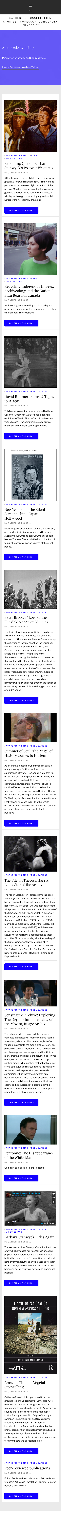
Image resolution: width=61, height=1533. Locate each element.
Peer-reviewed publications (27, 1467)
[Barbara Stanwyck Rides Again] (30, 1192)
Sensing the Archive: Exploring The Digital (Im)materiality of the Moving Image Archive (29, 1019)
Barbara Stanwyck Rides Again (29, 1236)
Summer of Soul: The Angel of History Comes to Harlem (28, 753)
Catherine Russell (19, 173)
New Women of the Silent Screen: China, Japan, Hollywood (24, 514)
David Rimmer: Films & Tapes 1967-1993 (29, 398)
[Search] (30, 10)
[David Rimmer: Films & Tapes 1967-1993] (30, 337)
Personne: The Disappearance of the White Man (29, 1155)
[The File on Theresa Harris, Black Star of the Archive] (30, 837)
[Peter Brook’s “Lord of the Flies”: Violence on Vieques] (30, 571)
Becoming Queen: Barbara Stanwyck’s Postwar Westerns (28, 165)
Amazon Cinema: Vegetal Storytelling (24, 1384)
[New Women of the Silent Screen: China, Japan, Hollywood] (30, 450)
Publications (14, 158)
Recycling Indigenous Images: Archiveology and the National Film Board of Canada (29, 290)
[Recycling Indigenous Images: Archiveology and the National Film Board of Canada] (30, 224)
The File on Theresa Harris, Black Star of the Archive (26, 882)
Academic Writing (17, 156)
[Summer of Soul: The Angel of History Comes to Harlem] (30, 715)
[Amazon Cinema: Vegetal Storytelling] (30, 1297)
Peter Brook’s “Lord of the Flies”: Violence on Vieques (26, 619)
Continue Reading (21, 210)
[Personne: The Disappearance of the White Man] (30, 1117)
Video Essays (14, 1232)
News (34, 156)
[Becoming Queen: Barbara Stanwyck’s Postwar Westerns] (30, 126)
